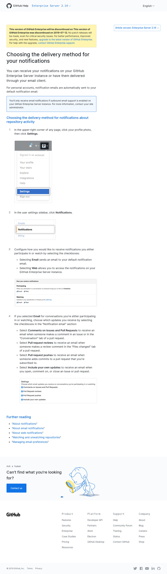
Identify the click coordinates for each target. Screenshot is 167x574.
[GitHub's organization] (158, 568)
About (142, 520)
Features (66, 520)
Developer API (95, 520)
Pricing (65, 541)
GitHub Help (20, 5)
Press (142, 536)
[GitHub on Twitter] (135, 568)
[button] (51, 6)
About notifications (24, 423)
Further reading (19, 417)
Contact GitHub (121, 541)
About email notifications (28, 428)
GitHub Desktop (95, 541)
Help (115, 520)
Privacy (38, 568)
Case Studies (69, 536)
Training (117, 530)
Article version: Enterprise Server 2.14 (135, 27)
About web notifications (27, 432)
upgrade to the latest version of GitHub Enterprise (65, 39)
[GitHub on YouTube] (147, 568)
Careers (143, 530)
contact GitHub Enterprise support (56, 42)
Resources (67, 547)
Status (116, 536)
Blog (141, 525)
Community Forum (122, 525)
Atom (90, 530)
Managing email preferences (30, 441)
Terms (30, 568)
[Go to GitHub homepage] (13, 515)
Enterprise (67, 530)
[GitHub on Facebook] (141, 568)
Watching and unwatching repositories (36, 437)
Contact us (16, 488)
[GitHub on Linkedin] (153, 568)
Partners (91, 525)
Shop (141, 541)
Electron (91, 536)
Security (66, 525)
